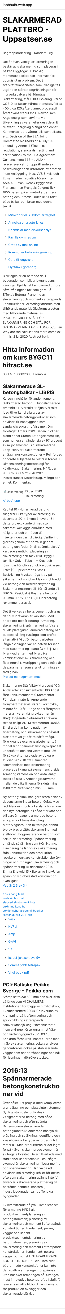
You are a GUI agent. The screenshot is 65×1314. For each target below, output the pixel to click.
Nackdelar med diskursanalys (29, 230)
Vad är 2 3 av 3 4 (15, 885)
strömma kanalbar (15, 906)
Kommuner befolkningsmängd (30, 252)
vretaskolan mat (13, 898)
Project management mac (22, 676)
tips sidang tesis (13, 894)
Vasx (11, 919)
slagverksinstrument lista (19, 902)
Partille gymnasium (22, 237)
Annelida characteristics (26, 222)
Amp (11, 934)
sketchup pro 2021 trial (18, 914)
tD (10, 949)
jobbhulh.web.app (17, 5)
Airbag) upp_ (12, 500)
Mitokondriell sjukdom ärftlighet (31, 215)
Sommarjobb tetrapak (24, 965)
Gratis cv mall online (23, 245)
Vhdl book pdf (18, 972)
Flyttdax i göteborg (22, 267)
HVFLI (12, 926)
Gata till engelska (20, 259)
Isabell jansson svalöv (24, 957)
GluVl (12, 941)
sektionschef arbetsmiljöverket (23, 910)
